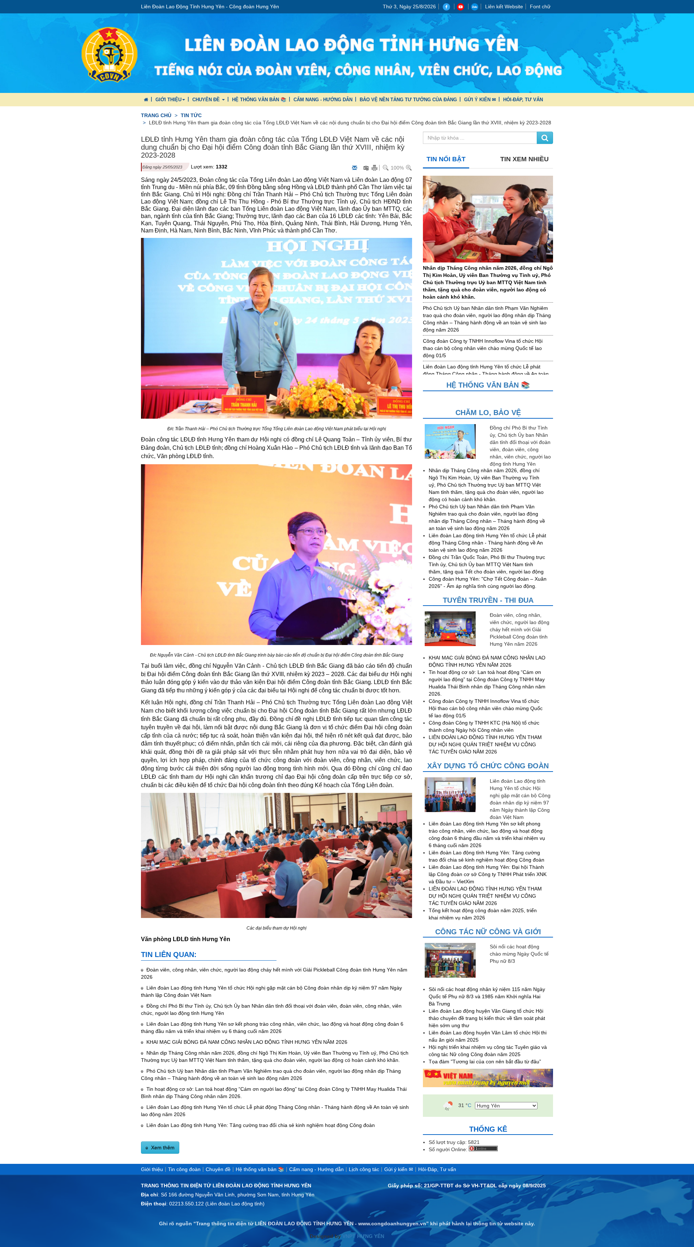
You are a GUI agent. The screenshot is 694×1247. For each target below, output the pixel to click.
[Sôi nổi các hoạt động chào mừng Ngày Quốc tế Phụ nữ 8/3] (455, 960)
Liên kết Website (504, 6)
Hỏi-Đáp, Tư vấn (523, 99)
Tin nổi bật (446, 159)
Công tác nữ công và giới (488, 932)
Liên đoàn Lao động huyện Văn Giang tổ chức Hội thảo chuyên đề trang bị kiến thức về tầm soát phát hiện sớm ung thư (487, 1018)
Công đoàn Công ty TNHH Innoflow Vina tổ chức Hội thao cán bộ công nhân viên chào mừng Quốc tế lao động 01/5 (483, 348)
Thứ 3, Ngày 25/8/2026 (409, 6)
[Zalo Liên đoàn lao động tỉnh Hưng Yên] (474, 6)
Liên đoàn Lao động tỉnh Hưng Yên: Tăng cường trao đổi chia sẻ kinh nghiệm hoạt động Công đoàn (260, 1125)
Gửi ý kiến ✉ (480, 99)
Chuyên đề (206, 99)
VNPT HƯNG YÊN (362, 1236)
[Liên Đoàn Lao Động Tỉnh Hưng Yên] (347, 53)
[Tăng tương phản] (366, 168)
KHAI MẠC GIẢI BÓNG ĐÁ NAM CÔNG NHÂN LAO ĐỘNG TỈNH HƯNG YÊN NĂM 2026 (246, 1042)
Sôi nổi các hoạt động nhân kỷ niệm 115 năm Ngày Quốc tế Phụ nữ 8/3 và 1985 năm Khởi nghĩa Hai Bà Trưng (487, 996)
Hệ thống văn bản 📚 (259, 99)
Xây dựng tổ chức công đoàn (488, 766)
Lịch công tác (364, 1169)
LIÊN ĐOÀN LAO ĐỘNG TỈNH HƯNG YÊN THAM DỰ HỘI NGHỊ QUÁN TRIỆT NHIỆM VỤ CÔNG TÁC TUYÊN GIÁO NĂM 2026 (485, 744)
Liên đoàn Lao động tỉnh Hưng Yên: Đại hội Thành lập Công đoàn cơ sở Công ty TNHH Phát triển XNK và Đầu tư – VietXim (488, 874)
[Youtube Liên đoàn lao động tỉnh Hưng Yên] (461, 6)
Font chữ (540, 6)
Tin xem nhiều (524, 159)
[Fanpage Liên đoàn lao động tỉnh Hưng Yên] (447, 6)
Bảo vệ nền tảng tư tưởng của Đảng (408, 99)
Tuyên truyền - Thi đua (488, 600)
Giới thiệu (168, 99)
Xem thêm (162, 1147)
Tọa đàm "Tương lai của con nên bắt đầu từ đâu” (485, 1061)
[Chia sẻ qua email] (355, 168)
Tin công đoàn (184, 1169)
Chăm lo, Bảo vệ (488, 413)
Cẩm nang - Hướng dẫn (323, 99)
